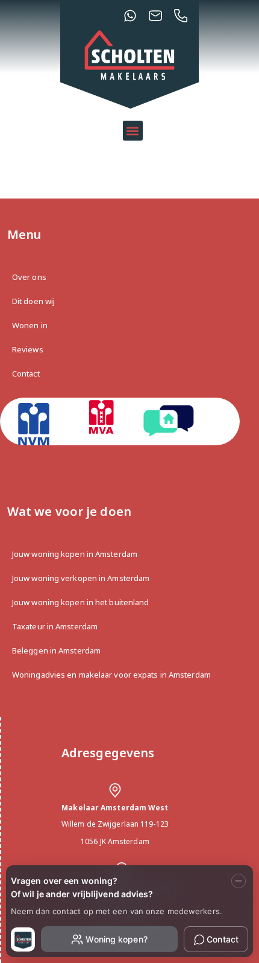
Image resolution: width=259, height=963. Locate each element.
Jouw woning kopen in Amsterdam (74, 553)
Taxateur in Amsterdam (55, 626)
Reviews (27, 349)
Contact (26, 373)
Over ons (29, 277)
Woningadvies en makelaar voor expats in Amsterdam (111, 674)
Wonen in (30, 325)
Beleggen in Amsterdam (56, 650)
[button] (133, 131)
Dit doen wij (33, 301)
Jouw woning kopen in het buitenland (80, 602)
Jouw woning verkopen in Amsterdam (80, 578)
